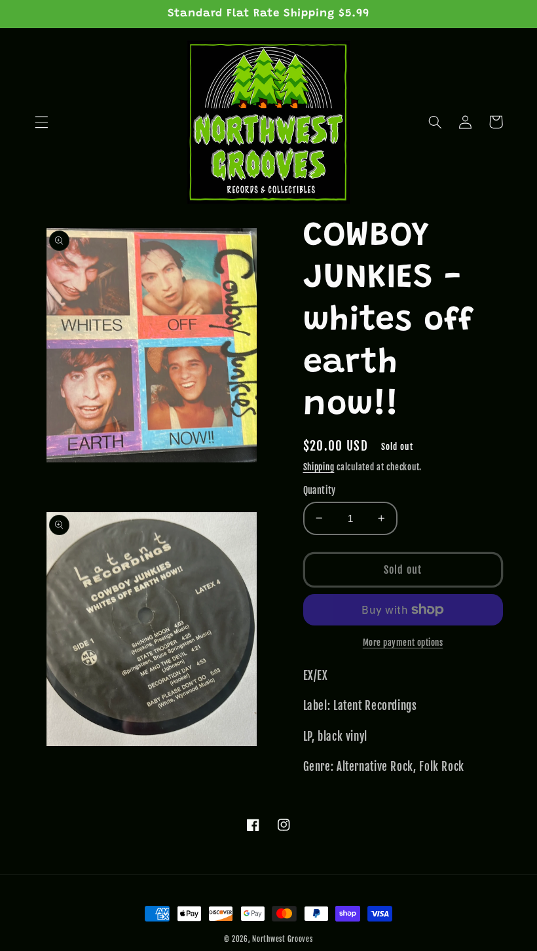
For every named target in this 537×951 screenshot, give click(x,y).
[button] (41, 122)
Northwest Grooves (282, 939)
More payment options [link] (403, 642)
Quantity (319, 490)
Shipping (319, 467)
